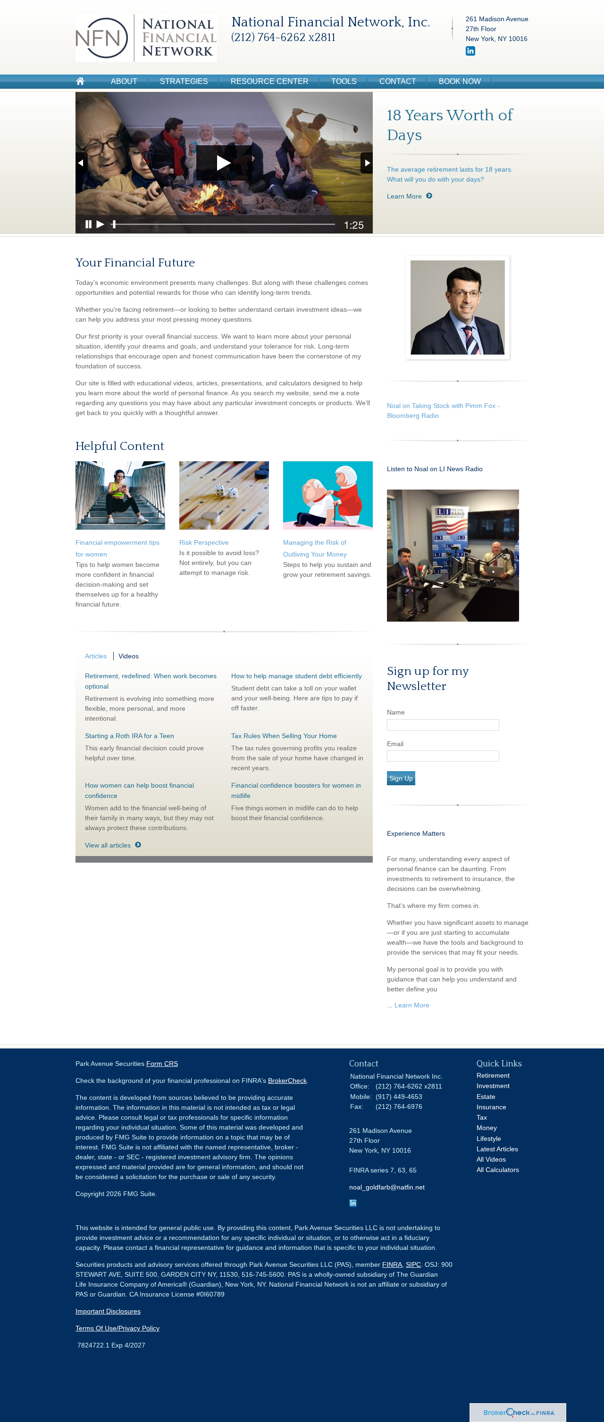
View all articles (108, 845)
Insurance (491, 1107)
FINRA (392, 1264)
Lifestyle (489, 1138)
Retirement (493, 1075)
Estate (486, 1096)
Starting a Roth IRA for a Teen (129, 736)
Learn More (404, 196)
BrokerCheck (287, 1080)
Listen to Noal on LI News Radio (436, 469)
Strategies (184, 81)
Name (396, 712)
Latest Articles (497, 1149)
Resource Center (270, 81)
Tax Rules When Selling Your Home (284, 736)
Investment (493, 1085)
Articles (96, 656)
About (124, 81)
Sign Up (401, 778)
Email (395, 744)
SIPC (413, 1264)
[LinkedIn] (470, 53)
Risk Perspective (204, 542)
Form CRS (162, 1063)
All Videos (491, 1159)
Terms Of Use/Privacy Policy (117, 1328)
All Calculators (498, 1169)
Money (487, 1127)
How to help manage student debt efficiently (296, 676)
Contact (397, 81)
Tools (344, 81)
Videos (128, 656)
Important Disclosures (108, 1311)
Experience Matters (416, 833)
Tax (482, 1117)
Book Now (460, 81)
